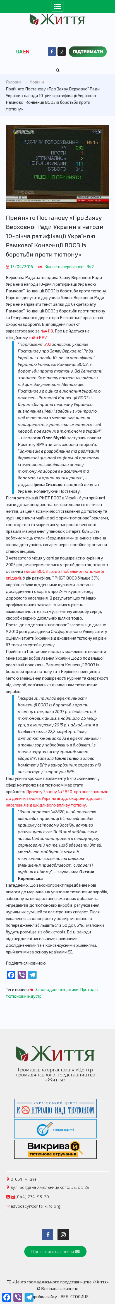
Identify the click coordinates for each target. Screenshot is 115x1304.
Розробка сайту (42, 1296)
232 (48, 344)
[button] (55, 1251)
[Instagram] (62, 51)
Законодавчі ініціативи (56, 989)
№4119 (46, 330)
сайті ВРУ (38, 337)
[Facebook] (52, 51)
